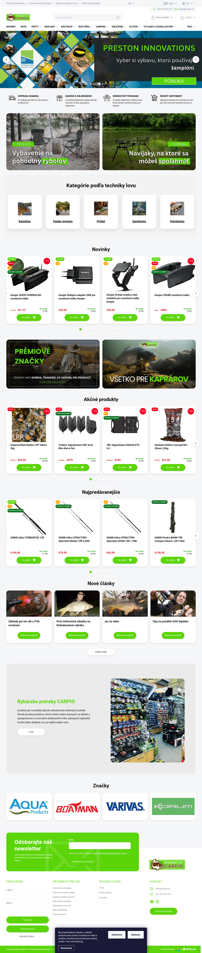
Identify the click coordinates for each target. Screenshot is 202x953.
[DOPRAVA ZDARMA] (173, 519)
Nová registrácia (28, 929)
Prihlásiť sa (27, 920)
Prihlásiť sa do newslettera (83, 862)
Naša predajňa (105, 893)
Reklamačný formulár (62, 906)
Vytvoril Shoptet (168, 949)
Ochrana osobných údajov (40, 3)
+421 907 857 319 (163, 894)
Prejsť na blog (101, 652)
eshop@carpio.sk (162, 889)
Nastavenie (66, 948)
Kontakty (103, 898)
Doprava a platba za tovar (67, 3)
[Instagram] (157, 901)
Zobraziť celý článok (28, 635)
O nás (31, 732)
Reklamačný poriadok (91, 3)
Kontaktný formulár (163, 911)
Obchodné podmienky (15, 3)
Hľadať (118, 17)
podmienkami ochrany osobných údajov (110, 853)
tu (82, 941)
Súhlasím (135, 934)
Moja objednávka (60, 910)
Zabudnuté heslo (26, 936)
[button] (8, 59)
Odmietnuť (117, 934)
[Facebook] (152, 901)
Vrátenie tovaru (59, 914)
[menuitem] (12, 27)
